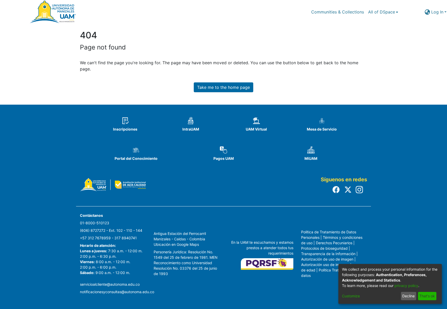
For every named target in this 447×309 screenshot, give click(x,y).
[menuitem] (383, 12)
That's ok (427, 296)
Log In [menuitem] (437, 12)
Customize (351, 296)
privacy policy (406, 285)
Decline (408, 296)
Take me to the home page (223, 87)
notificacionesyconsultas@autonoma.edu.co (117, 292)
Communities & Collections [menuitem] (337, 12)
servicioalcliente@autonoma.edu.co (110, 284)
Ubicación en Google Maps (176, 244)
